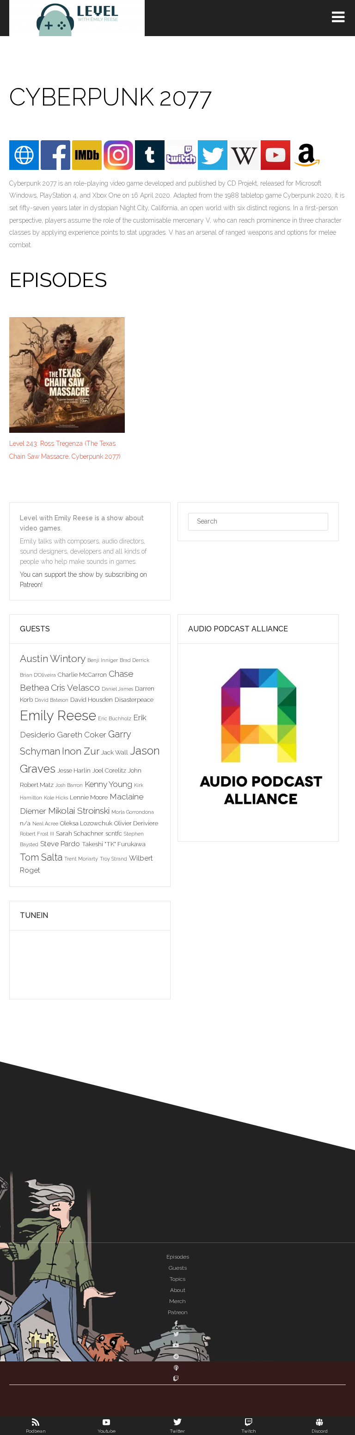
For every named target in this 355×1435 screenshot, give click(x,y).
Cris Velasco (75, 687)
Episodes (177, 1257)
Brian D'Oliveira (38, 675)
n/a (25, 823)
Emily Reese (58, 715)
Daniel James (117, 689)
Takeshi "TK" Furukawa (114, 844)
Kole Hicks (56, 797)
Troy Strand (113, 858)
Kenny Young (108, 784)
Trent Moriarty (81, 858)
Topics (177, 1279)
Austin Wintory (53, 658)
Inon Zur (80, 751)
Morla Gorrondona (132, 812)
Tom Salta (41, 857)
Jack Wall (114, 752)
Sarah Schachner (80, 833)
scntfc (113, 833)
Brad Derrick (134, 660)
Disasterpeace (134, 699)
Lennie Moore (89, 797)
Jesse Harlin (74, 770)
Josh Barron (69, 785)
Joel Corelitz (109, 770)
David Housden (91, 699)
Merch (177, 1301)
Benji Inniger (102, 660)
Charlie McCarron (82, 674)
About (177, 1290)
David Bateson (51, 700)
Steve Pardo (60, 843)
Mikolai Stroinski (79, 810)
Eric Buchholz (114, 718)
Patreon (178, 1312)
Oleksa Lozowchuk (86, 823)
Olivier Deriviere (136, 823)
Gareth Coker (81, 734)
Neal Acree (45, 823)
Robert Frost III (37, 833)
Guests (178, 1268)
